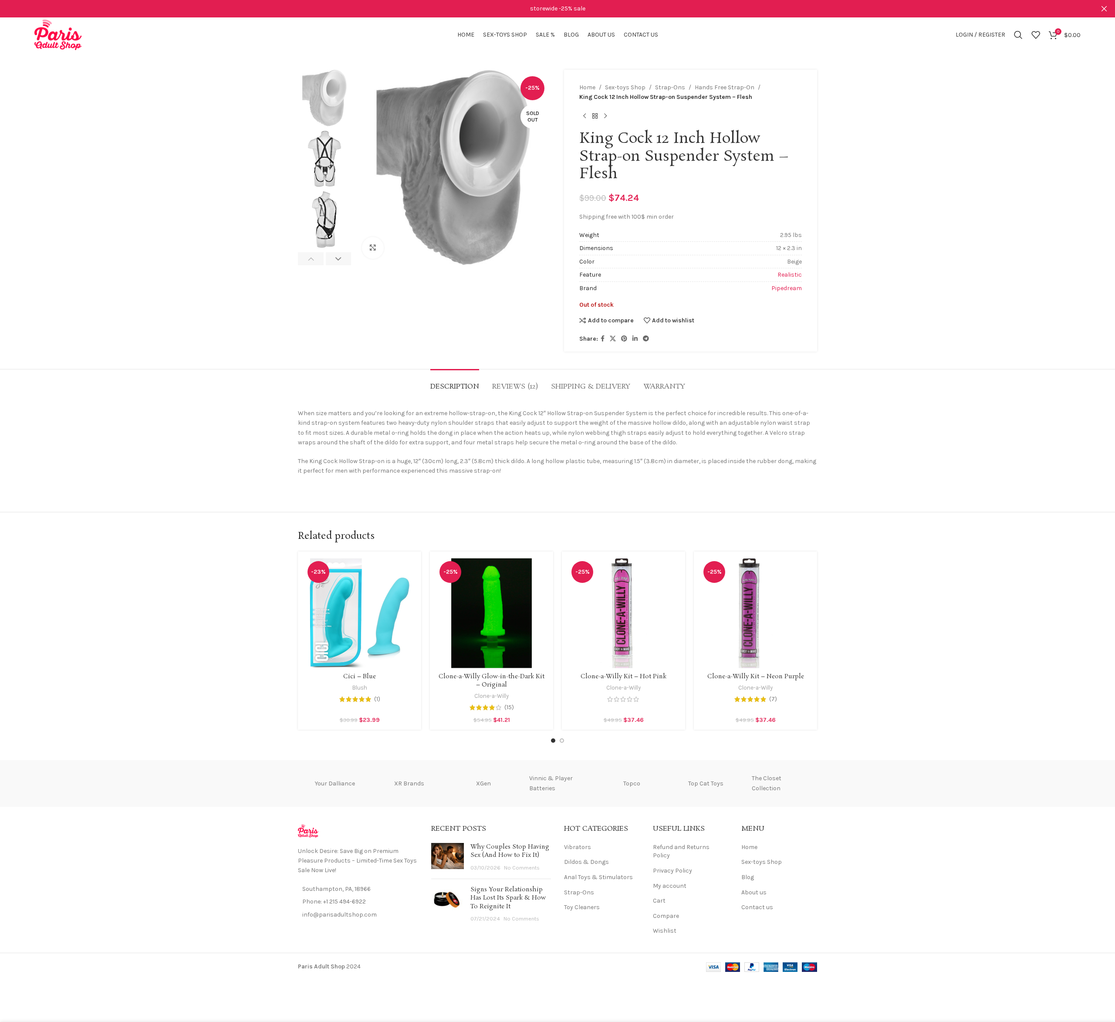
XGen (483, 783)
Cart (659, 900)
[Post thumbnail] (447, 857)
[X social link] (612, 339)
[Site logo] (58, 34)
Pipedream (786, 288)
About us (754, 892)
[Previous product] (584, 116)
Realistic (789, 274)
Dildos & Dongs (586, 862)
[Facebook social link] (602, 339)
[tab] (454, 382)
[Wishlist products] (1035, 35)
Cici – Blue (359, 676)
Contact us (757, 907)
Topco (631, 783)
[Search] (1018, 35)
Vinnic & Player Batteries (551, 783)
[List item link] (358, 902)
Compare (666, 916)
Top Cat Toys (705, 783)
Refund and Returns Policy (681, 851)
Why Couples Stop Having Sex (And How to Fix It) (509, 851)
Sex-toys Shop (625, 87)
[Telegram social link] (646, 339)
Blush (359, 687)
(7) (773, 699)
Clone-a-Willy (491, 696)
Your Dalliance (335, 783)
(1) (377, 699)
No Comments (522, 867)
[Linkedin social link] (635, 339)
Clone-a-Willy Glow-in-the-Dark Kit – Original (491, 681)
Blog (747, 877)
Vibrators (577, 847)
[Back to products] (595, 116)
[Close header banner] (1104, 8)
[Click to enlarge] (373, 248)
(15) (509, 707)
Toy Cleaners (582, 907)
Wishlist (664, 930)
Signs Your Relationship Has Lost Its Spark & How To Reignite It (508, 898)
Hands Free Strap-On (724, 87)
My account (669, 886)
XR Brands (409, 783)
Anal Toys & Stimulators (598, 877)
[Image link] (308, 830)
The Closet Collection (766, 783)
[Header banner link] (544, 8)
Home (587, 87)
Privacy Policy (672, 870)
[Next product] (605, 116)
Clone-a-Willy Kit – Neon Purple (755, 676)
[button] (311, 258)
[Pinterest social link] (624, 339)
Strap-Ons (670, 87)
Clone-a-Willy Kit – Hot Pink (623, 676)
